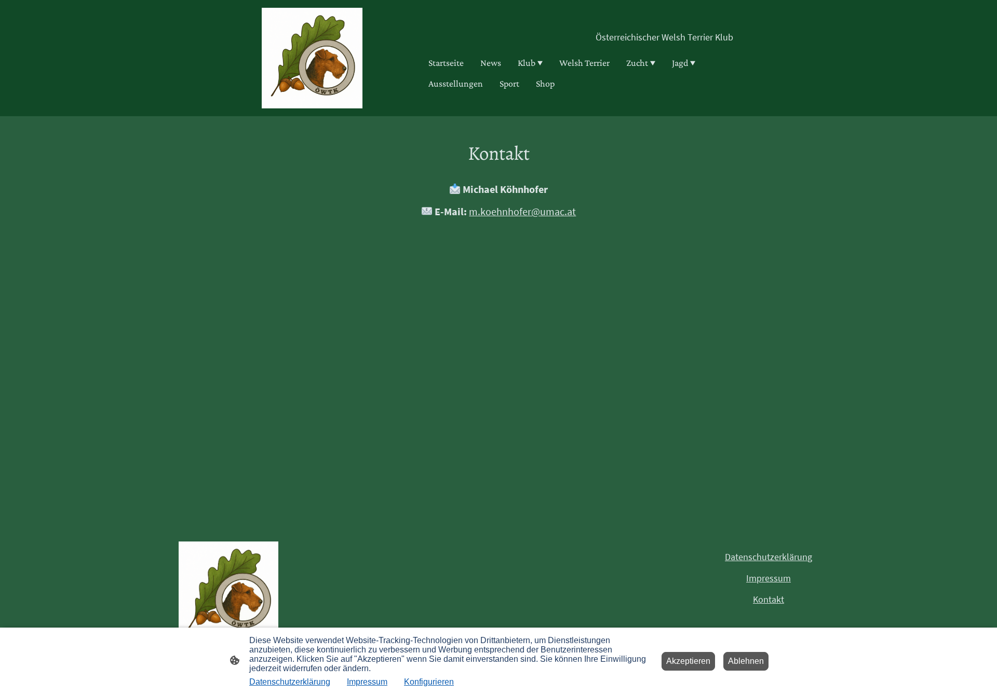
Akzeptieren (688, 661)
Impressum (768, 578)
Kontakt (768, 599)
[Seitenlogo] (312, 58)
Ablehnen (746, 661)
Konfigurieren (429, 681)
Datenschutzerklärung (289, 681)
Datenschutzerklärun (766, 557)
